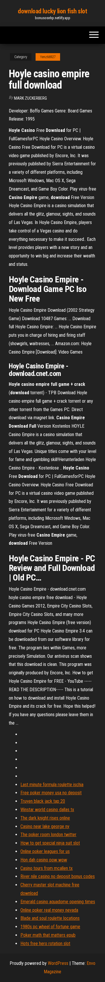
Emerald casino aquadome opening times (57, 901)
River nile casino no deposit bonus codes (57, 876)
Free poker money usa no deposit (51, 792)
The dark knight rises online (45, 818)
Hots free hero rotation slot (45, 943)
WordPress (58, 963)
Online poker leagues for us (45, 851)
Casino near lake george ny (44, 826)
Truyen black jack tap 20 (42, 801)
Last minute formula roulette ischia (51, 784)
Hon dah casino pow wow (43, 860)
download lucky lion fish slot (52, 11)
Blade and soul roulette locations (50, 918)
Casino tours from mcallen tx (46, 868)
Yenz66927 (48, 57)
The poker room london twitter (48, 834)
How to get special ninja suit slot (50, 843)
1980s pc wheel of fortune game (50, 926)
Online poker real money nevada (49, 910)
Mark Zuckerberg (30, 98)
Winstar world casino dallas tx (47, 809)
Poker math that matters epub (48, 935)
